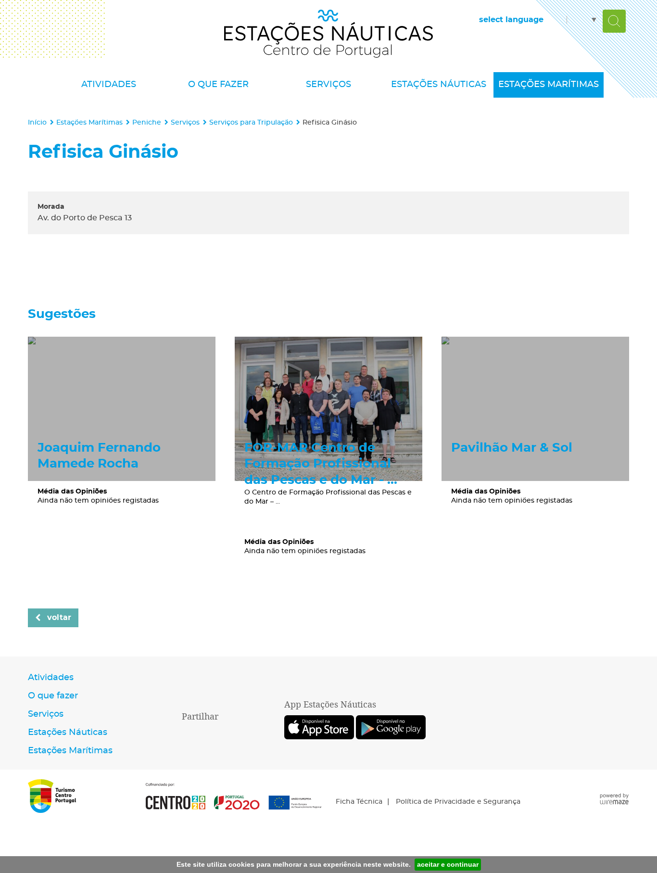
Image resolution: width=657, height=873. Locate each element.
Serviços (185, 122)
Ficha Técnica (359, 801)
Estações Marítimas (89, 122)
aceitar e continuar (448, 864)
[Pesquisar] (614, 21)
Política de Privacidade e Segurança (458, 801)
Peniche (146, 122)
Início (37, 122)
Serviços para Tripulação (251, 122)
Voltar (59, 617)
